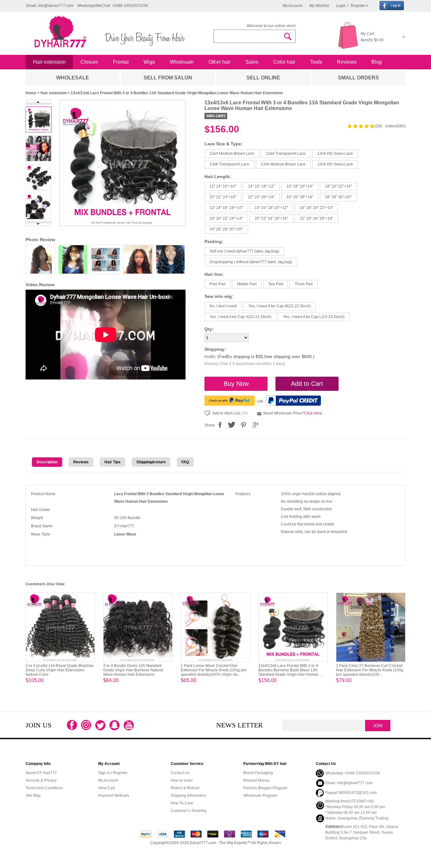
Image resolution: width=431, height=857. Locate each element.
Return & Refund (185, 788)
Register (357, 5)
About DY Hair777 (41, 773)
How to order (182, 780)
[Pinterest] (243, 425)
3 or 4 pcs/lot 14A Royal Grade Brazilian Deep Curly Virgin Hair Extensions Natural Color (60, 670)
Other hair (220, 62)
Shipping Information (188, 795)
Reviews (347, 62)
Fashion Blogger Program (265, 788)
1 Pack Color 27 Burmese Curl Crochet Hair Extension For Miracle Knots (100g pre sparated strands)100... (369, 670)
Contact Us (180, 773)
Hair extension (49, 62)
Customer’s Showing (188, 810)
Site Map (33, 795)
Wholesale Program (260, 795)
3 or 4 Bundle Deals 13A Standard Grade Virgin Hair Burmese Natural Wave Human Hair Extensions (133, 670)
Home (31, 93)
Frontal (121, 62)
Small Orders (358, 77)
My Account (292, 5)
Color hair (284, 62)
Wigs (149, 62)
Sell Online (263, 77)
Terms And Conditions (44, 788)
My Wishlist (319, 5)
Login (341, 5)
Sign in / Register (112, 773)
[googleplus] (255, 425)
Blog (376, 62)
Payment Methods (113, 795)
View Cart (106, 788)
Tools (316, 62)
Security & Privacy (41, 780)
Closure (89, 62)
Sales (251, 62)
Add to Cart (307, 383)
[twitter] (231, 425)
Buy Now (236, 383)
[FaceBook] (220, 425)
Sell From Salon (168, 77)
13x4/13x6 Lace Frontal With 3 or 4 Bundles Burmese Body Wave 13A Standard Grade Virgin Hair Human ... (290, 670)
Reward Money (256, 780)
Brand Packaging (258, 773)
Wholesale (182, 62)
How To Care (182, 803)
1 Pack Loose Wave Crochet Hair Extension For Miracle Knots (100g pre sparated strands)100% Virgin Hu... (213, 670)
